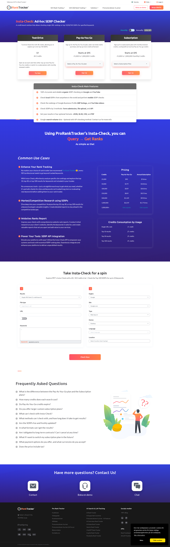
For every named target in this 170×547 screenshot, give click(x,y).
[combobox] (84, 64)
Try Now (38, 73)
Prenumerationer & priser (112, 8)
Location (92, 337)
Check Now (85, 357)
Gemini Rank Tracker (92, 527)
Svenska (136, 2)
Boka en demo (56, 530)
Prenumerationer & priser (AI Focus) (63, 527)
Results (22, 294)
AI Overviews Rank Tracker (94, 521)
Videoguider (56, 515)
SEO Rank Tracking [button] (57, 8)
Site (90, 302)
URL (21, 311)
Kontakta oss (56, 533)
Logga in (160, 2)
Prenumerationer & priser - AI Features (98, 518)
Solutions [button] (94, 8)
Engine (91, 294)
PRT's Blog (124, 513)
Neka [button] (141, 540)
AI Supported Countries (93, 515)
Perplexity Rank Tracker (93, 536)
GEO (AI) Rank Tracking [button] (77, 8)
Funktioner (55, 513)
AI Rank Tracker (91, 513)
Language (92, 329)
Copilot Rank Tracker (92, 533)
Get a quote (127, 207)
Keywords (23, 325)
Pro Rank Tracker (68, 170)
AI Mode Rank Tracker (93, 524)
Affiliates (55, 521)
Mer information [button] (139, 535)
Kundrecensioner (57, 518)
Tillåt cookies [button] (157, 540)
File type (23, 302)
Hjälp (147, 2)
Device (91, 320)
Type (90, 311)
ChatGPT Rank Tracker (93, 530)
